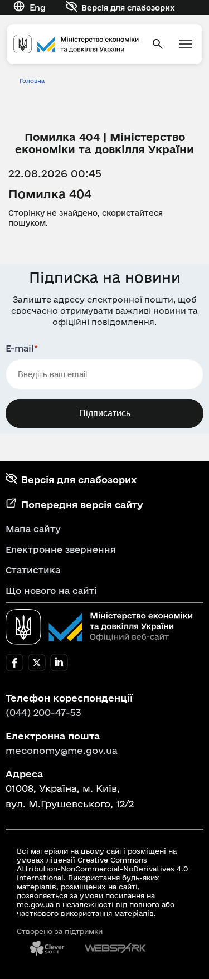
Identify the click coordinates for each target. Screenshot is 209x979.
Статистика (33, 570)
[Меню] (186, 44)
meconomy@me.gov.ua (62, 750)
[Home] (76, 44)
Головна (32, 80)
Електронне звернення (61, 549)
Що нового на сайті (51, 591)
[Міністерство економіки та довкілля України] (99, 627)
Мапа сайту (33, 529)
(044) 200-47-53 (43, 712)
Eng (38, 7)
